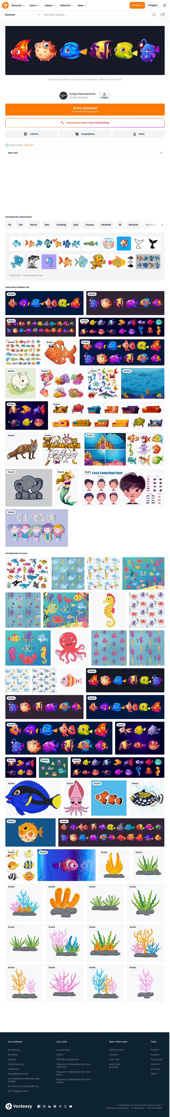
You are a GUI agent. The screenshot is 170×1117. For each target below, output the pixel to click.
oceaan (89, 223)
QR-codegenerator (17, 1090)
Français (153, 1068)
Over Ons (112, 1058)
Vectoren (16, 5)
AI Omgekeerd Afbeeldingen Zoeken (19, 1079)
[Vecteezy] (5, 5)
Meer (81, 5)
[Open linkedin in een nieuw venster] (49, 1105)
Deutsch (153, 1063)
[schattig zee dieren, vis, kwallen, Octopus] (121, 326)
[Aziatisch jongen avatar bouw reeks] (123, 487)
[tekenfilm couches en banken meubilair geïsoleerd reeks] (107, 414)
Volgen (103, 96)
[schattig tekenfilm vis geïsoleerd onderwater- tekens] (44, 302)
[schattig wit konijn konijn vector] (20, 382)
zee (21, 223)
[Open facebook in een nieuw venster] (39, 1105)
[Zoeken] (151, 15)
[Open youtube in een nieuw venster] (70, 1105)
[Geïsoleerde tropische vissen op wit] (60, 351)
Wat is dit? (29, 144)
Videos (48, 5)
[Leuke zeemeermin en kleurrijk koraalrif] (62, 382)
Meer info (13, 152)
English (153, 1048)
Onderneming (15, 1063)
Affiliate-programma (66, 1058)
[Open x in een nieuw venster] (65, 1105)
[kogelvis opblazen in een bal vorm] (30, 831)
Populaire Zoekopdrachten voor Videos (72, 1080)
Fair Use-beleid (152, 1107)
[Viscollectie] (23, 351)
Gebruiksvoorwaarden (115, 1107)
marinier (133, 223)
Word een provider (112, 1065)
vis (9, 223)
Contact (111, 1053)
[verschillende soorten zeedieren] (103, 382)
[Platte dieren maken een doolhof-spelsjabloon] (61, 448)
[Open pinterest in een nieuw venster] (54, 1105)
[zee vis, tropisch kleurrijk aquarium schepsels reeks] (26, 414)
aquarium (151, 223)
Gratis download (84, 108)
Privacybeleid (135, 1107)
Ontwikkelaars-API (17, 1072)
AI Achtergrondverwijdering (23, 1085)
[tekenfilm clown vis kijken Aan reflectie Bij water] (66, 864)
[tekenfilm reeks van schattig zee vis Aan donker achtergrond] (40, 326)
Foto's (33, 5)
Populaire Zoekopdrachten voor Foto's (72, 1072)
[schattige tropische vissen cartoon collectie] (20, 864)
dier (47, 223)
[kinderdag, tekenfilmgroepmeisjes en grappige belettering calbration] (36, 527)
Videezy (11, 1058)
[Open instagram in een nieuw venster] (44, 1105)
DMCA (58, 1053)
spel (75, 223)
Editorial (65, 5)
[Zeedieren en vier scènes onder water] (124, 448)
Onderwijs (13, 1068)
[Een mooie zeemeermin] (67, 487)
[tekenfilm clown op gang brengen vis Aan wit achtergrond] (146, 797)
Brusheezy (13, 1048)
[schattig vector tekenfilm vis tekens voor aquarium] (122, 351)
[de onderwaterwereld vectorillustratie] (142, 382)
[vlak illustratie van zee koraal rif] (114, 864)
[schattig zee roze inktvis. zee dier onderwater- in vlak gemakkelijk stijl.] (76, 797)
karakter (106, 223)
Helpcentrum (114, 1048)
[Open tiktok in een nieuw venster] (60, 1105)
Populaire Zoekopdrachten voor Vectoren (72, 1065)
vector (33, 223)
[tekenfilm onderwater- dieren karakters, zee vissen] (27, 572)
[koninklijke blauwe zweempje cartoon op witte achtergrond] (33, 797)
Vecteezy (12, 1053)
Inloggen (150, 5)
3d (120, 223)
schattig (61, 223)
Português (154, 1058)
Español (153, 1053)
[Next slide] (157, 224)
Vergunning (62, 1048)
